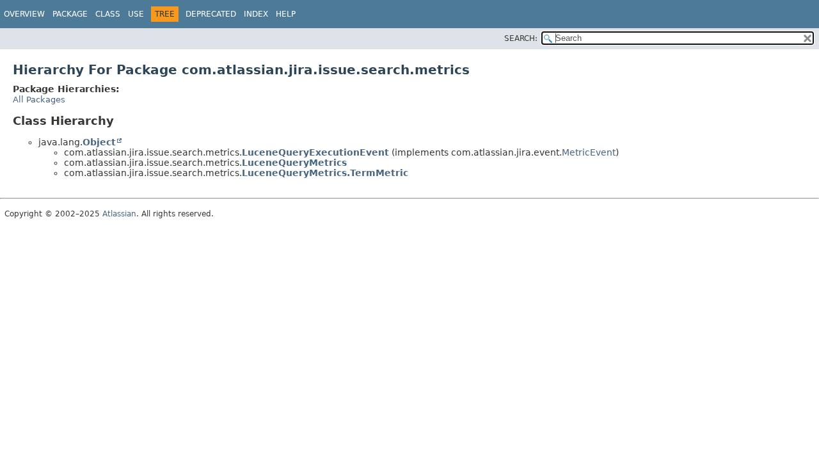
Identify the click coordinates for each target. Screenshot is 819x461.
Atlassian (119, 213)
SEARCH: (520, 38)
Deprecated (211, 14)
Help (286, 14)
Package (70, 14)
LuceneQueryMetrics (294, 163)
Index (256, 14)
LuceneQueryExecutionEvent (315, 152)
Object (99, 142)
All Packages (39, 99)
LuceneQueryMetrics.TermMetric (325, 173)
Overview (24, 14)
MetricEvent (589, 152)
